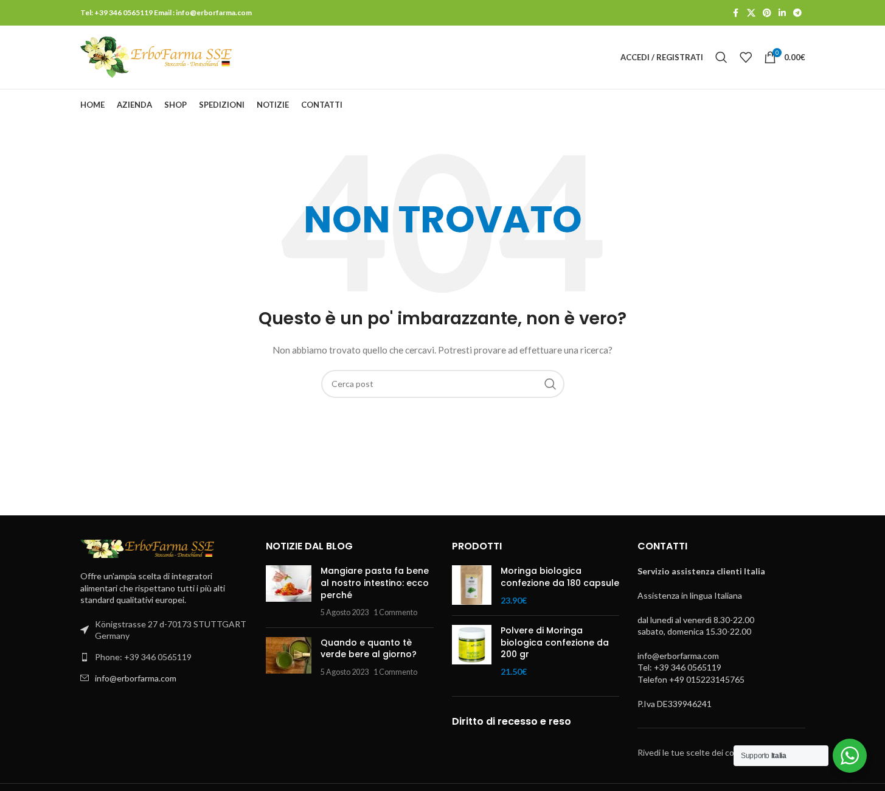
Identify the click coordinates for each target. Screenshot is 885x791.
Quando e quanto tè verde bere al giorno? (369, 648)
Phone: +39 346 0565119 (143, 657)
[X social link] (751, 13)
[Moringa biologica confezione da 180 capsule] (471, 585)
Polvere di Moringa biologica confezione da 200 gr (555, 642)
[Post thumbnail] (288, 591)
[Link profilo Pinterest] (767, 13)
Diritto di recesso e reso (511, 721)
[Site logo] (156, 56)
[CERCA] (550, 384)
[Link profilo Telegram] (797, 13)
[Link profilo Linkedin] (782, 13)
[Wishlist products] (746, 57)
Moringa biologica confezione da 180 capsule (560, 577)
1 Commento (395, 612)
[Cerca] (721, 57)
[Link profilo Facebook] (736, 13)
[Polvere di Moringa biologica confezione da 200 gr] (471, 651)
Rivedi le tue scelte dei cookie (693, 752)
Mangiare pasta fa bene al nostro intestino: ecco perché (375, 583)
